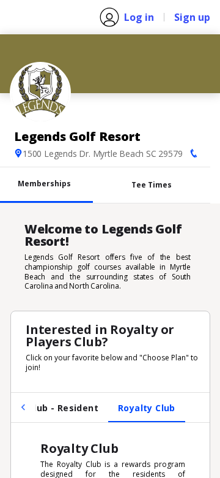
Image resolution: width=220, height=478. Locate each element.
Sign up (192, 17)
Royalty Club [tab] (146, 408)
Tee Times (151, 185)
